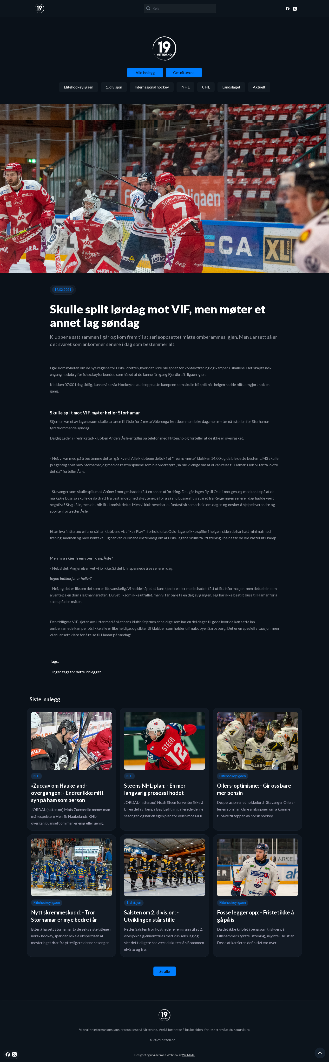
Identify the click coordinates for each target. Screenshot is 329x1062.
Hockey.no (127, 384)
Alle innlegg (145, 72)
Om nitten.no (184, 72)
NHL (185, 87)
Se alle (164, 971)
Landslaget (231, 87)
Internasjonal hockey (152, 87)
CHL (206, 87)
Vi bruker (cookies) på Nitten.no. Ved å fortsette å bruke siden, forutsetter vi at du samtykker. (164, 1030)
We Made (188, 1055)
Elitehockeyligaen (78, 87)
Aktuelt (259, 87)
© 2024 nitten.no (163, 1040)
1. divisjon (114, 87)
